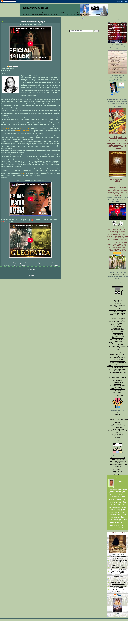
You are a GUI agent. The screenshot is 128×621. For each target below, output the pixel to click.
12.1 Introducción (117, 380)
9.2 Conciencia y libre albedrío (117, 426)
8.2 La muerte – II (117, 471)
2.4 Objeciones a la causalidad (117, 318)
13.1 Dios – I (117, 437)
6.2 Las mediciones (118, 349)
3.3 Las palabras (117, 328)
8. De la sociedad (117, 468)
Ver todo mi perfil (118, 528)
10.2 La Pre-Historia (118, 359)
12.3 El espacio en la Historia (117, 385)
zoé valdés (50, 263)
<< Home (31, 275)
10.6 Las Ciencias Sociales (117, 367)
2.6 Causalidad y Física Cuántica (117, 321)
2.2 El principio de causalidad (117, 313)
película (31, 263)
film (23, 263)
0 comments (55, 265)
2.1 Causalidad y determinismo (117, 311)
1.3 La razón (117, 306)
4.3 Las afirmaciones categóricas (117, 416)
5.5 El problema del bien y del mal (117, 343)
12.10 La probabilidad (117, 382)
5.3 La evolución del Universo (117, 339)
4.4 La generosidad (117, 417)
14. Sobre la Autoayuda (117, 440)
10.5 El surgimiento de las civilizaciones (117, 366)
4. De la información (118, 333)
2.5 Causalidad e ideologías (118, 320)
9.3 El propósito (118, 427)
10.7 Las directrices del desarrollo (117, 369)
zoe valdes (44, 263)
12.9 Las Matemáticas (117, 395)
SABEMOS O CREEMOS (117, 275)
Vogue (39, 263)
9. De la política (118, 472)
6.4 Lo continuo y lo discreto (117, 354)
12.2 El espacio (117, 384)
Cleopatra (15, 263)
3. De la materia (118, 323)
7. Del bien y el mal (117, 422)
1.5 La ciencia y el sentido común (117, 310)
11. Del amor (117, 432)
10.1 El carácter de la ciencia (117, 357)
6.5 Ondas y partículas (117, 356)
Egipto (20, 263)
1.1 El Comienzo (117, 303)
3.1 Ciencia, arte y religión (117, 324)
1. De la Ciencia (118, 301)
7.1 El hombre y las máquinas (117, 459)
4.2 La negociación (117, 414)
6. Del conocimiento (118, 344)
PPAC (120, 481)
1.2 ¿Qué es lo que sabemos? (117, 305)
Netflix (26, 263)
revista (35, 263)
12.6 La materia (117, 390)
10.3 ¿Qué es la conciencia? (117, 361)
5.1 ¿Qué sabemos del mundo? (117, 336)
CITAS (117, 298)
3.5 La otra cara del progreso (117, 331)
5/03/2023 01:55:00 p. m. (20, 265)
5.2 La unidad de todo (117, 338)
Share (117, 18)
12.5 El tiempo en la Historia (117, 389)
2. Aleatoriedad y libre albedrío (117, 458)
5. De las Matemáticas (117, 334)
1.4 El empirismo (117, 308)
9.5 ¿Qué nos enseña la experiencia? (117, 430)
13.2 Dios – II (117, 439)
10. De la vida (117, 474)
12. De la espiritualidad (117, 434)
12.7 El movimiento (117, 392)
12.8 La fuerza (117, 393)
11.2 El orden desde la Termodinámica (117, 372)
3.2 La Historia (117, 326)
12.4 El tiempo (117, 387)
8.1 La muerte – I (117, 469)
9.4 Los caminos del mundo (118, 429)
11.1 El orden (117, 371)
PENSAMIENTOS (117, 300)
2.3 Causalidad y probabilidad (117, 315)
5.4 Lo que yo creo (117, 341)
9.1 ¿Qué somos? (117, 424)
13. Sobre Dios (117, 435)
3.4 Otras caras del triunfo (117, 329)
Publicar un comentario (32, 272)
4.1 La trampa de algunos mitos (118, 412)
